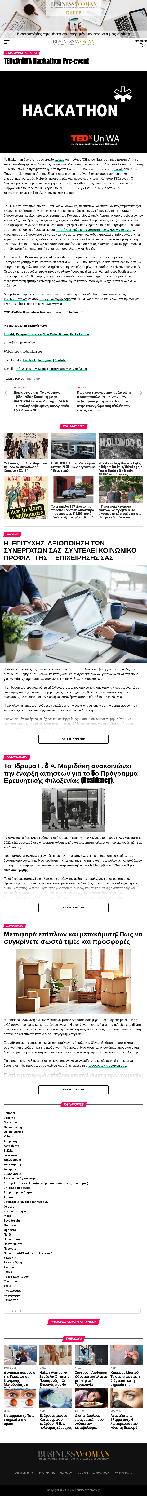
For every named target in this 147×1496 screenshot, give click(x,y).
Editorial (9, 1113)
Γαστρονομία (12, 1155)
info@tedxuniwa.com (31, 368)
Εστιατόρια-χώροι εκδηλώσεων (26, 1202)
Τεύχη (8, 1272)
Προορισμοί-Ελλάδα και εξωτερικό (28, 1253)
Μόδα (7, 1216)
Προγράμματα (13, 1244)
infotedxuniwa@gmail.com (68, 368)
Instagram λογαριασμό (55, 299)
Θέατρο (9, 1206)
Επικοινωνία (123, 1473)
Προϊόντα (10, 1248)
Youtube (60, 360)
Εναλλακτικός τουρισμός (21, 1178)
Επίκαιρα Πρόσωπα (17, 1188)
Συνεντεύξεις (13, 1262)
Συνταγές (10, 1267)
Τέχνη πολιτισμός (16, 1276)
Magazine (10, 1122)
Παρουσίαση (12, 1239)
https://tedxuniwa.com (109, 294)
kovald (59, 159)
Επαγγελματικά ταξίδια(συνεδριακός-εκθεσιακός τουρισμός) (46, 1183)
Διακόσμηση (12, 1164)
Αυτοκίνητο (11, 1146)
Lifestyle (9, 1118)
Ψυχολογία (11, 1300)
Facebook (29, 360)
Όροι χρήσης (24, 1473)
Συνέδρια (10, 1258)
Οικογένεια (11, 1225)
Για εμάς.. (66, 1473)
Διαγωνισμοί (12, 1159)
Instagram (45, 360)
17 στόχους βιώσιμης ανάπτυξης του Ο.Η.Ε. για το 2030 (93, 230)
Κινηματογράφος (15, 1211)
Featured (34, 379)
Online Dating (13, 1127)
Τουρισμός (11, 1281)
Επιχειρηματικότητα (18, 1192)
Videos (8, 1136)
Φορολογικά (12, 1290)
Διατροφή (10, 1169)
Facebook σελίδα (15, 299)
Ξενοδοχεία (12, 1220)
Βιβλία (8, 1150)
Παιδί (7, 1234)
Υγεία (7, 1286)
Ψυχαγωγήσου (13, 1295)
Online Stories (13, 1132)
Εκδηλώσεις (12, 1174)
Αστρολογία (12, 1141)
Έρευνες (9, 1197)
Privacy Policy (46, 1473)
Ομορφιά (10, 1230)
